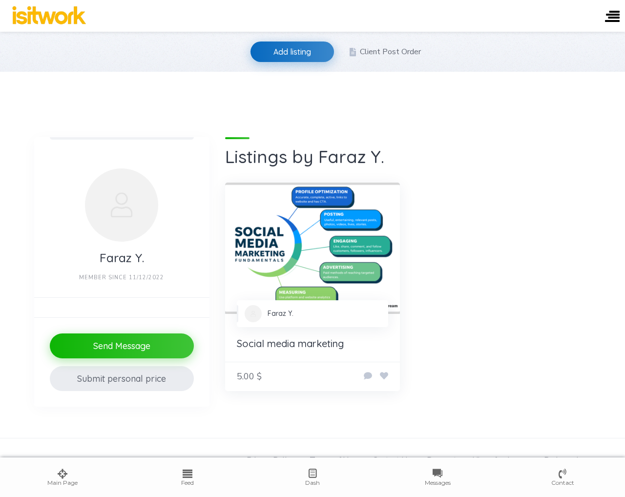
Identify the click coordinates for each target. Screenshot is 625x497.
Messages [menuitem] (438, 482)
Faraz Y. (280, 313)
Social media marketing (290, 343)
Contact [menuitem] (562, 482)
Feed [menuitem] (187, 482)
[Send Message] (368, 376)
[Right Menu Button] (612, 17)
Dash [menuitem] (312, 482)
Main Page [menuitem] (62, 482)
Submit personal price (121, 378)
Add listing (292, 52)
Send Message (121, 346)
